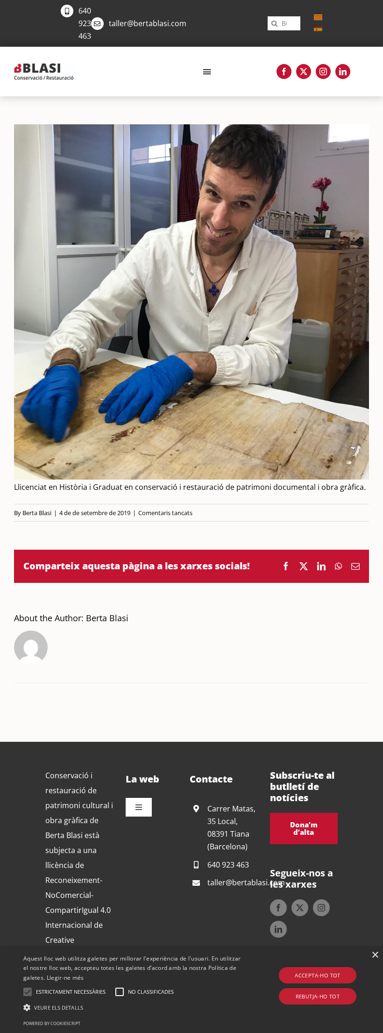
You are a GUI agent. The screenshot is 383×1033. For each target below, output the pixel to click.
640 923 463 (84, 23)
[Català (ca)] (318, 17)
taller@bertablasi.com (147, 23)
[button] (27, 992)
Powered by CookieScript (51, 1023)
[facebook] (284, 71)
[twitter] (303, 71)
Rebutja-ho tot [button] (318, 996)
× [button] (374, 955)
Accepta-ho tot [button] (317, 975)
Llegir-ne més (65, 978)
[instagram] (323, 71)
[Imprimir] (44, 67)
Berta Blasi (36, 513)
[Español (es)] (318, 29)
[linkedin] (342, 71)
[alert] (191, 990)
